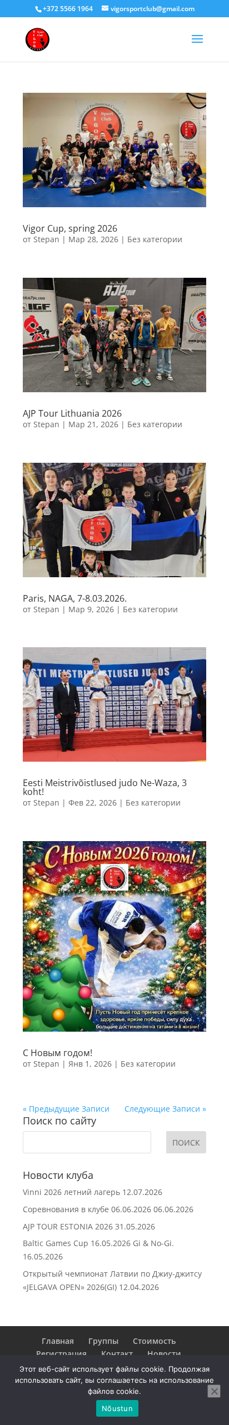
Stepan (46, 239)
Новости (164, 1353)
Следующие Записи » (165, 1108)
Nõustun (117, 1408)
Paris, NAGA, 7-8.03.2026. (75, 598)
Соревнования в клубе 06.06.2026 (87, 1209)
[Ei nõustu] (214, 1391)
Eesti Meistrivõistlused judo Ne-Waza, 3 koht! (105, 787)
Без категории (154, 239)
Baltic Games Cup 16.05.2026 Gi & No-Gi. (98, 1243)
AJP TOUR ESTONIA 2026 (68, 1226)
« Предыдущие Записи (66, 1108)
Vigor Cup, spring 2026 (70, 228)
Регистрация (61, 1353)
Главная (58, 1341)
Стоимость (154, 1341)
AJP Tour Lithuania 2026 (72, 413)
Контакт (117, 1353)
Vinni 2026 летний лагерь (71, 1192)
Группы (103, 1341)
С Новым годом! (57, 1053)
